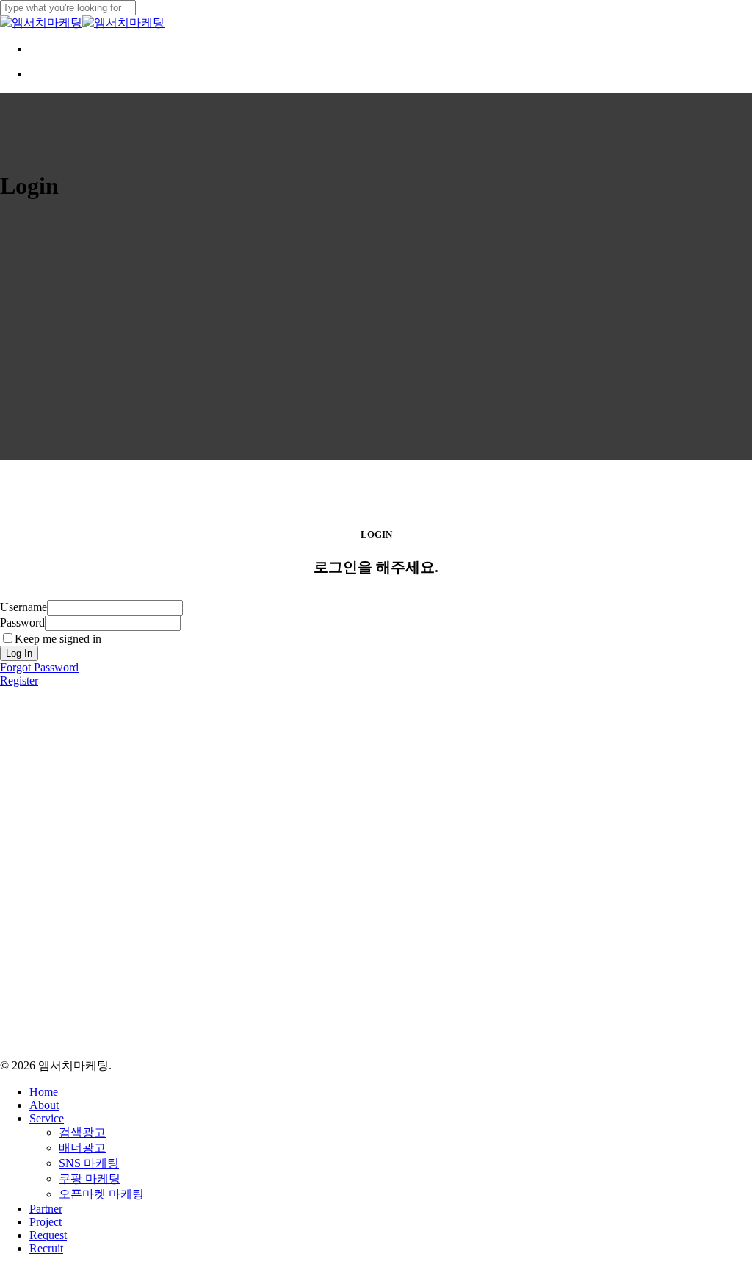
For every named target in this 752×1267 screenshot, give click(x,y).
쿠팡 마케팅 (89, 1178)
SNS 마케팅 (89, 1163)
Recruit (46, 1248)
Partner (45, 1208)
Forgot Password (39, 667)
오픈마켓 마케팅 (101, 1194)
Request (48, 1235)
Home (43, 1092)
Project (45, 1222)
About (44, 1105)
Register (19, 680)
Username (23, 607)
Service (46, 1118)
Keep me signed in (58, 638)
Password (22, 622)
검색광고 (82, 1132)
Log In (19, 653)
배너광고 (82, 1147)
